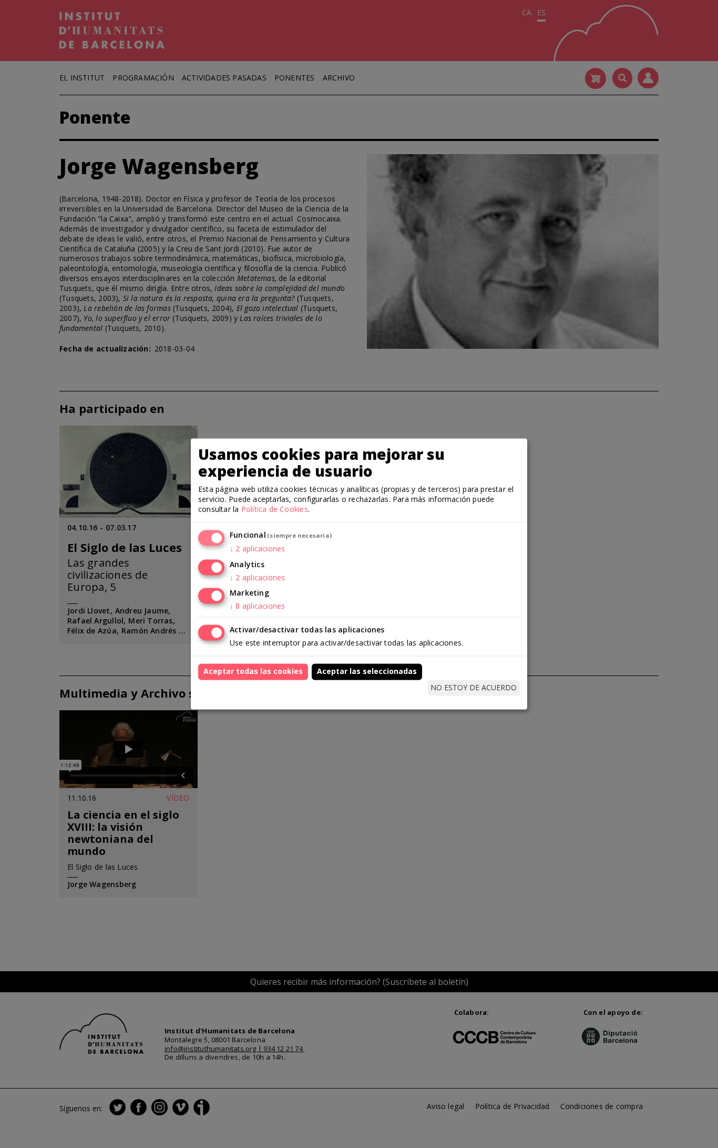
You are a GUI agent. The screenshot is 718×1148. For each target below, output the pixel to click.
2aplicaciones (257, 548)
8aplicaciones (257, 606)
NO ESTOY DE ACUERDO (473, 687)
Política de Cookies (274, 509)
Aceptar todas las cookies (253, 672)
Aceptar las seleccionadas (367, 672)
